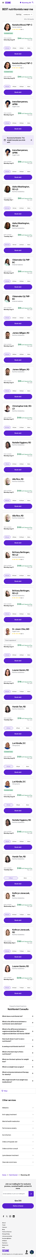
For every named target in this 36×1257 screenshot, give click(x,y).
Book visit (23, 54)
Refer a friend (18, 1206)
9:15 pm (15, 500)
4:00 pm (8, 48)
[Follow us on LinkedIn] (13, 1216)
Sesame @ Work (6, 1238)
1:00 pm (15, 427)
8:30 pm (8, 500)
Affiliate (4, 1240)
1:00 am (15, 208)
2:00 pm (8, 123)
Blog (3, 1229)
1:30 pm (8, 464)
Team (3, 1225)
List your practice (7, 1236)
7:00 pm (22, 691)
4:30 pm (22, 48)
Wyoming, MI (26, 2)
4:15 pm (15, 48)
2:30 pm (15, 123)
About (4, 1222)
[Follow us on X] (7, 1216)
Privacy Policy (6, 1234)
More (28, 48)
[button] (18, 1016)
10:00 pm (22, 500)
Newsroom (5, 1245)
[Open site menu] (3, 2)
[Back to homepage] (8, 2)
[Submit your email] (31, 1193)
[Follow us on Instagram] (10, 1216)
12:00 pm (8, 427)
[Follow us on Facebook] (3, 1216)
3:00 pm (22, 123)
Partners (4, 1242)
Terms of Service (7, 1231)
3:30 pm (22, 841)
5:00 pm (15, 575)
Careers (4, 1227)
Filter (6, 1091)
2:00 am (22, 208)
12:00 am (8, 208)
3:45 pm (15, 354)
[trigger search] (33, 2)
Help (3, 1247)
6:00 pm (22, 575)
